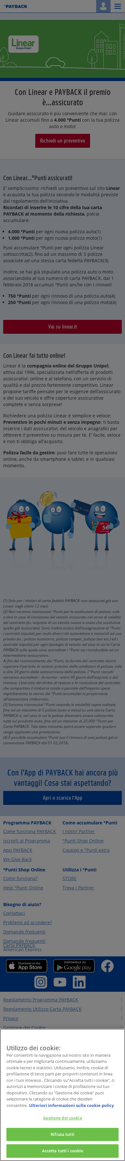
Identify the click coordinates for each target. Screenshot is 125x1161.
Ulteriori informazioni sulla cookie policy (71, 1105)
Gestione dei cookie (62, 1118)
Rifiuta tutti (62, 1134)
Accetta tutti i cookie (62, 1151)
